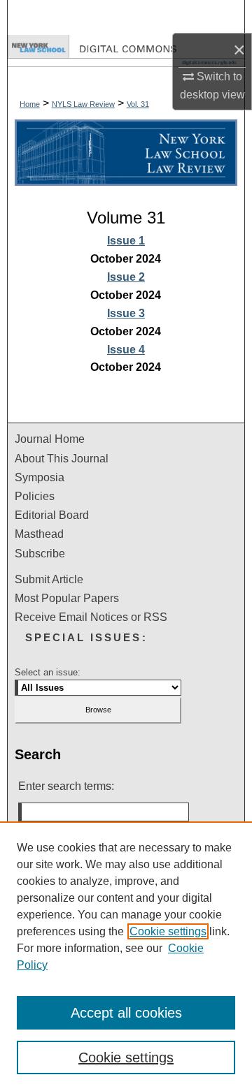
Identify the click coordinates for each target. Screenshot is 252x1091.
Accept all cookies (126, 1012)
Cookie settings (168, 931)
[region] (126, 956)
